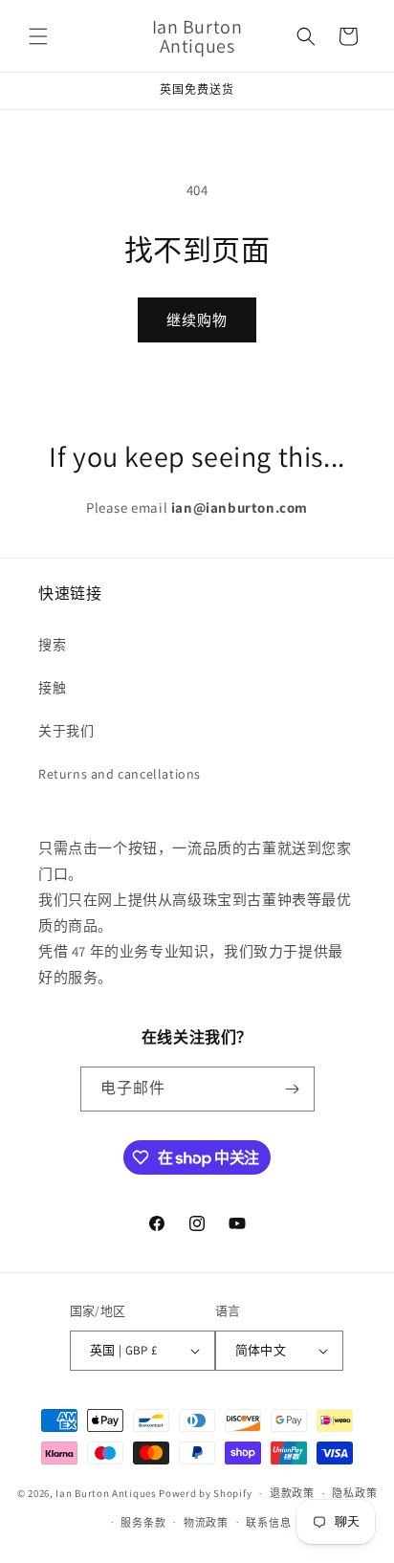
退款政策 (292, 1493)
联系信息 (268, 1523)
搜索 (52, 644)
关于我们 (66, 730)
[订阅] (293, 1089)
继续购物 (197, 320)
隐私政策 (354, 1493)
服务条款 (142, 1523)
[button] (38, 36)
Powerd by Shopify (205, 1493)
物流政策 (206, 1523)
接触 (52, 687)
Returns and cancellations (119, 773)
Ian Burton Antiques (105, 1493)
